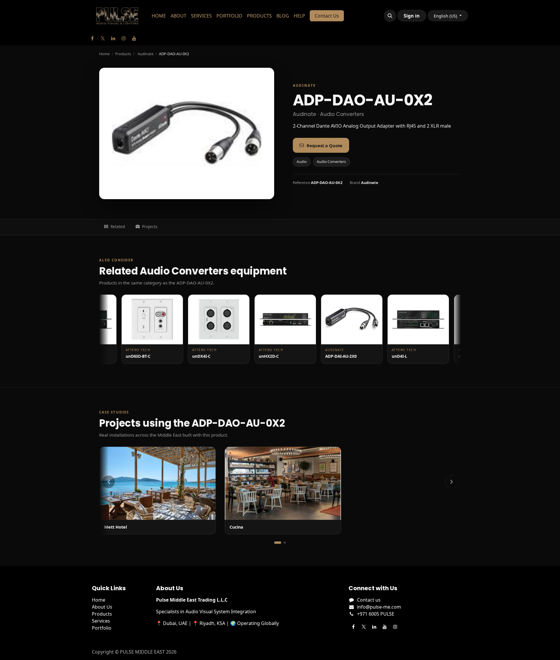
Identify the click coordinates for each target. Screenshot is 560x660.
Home (104, 53)
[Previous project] (108, 481)
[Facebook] (92, 38)
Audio (302, 161)
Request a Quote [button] (324, 145)
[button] (390, 16)
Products (123, 53)
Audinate (145, 53)
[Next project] (451, 481)
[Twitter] (102, 38)
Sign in (412, 16)
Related (118, 226)
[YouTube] (134, 38)
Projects (150, 226)
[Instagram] (123, 38)
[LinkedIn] (113, 38)
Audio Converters (331, 161)
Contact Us (327, 16)
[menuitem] (158, 16)
